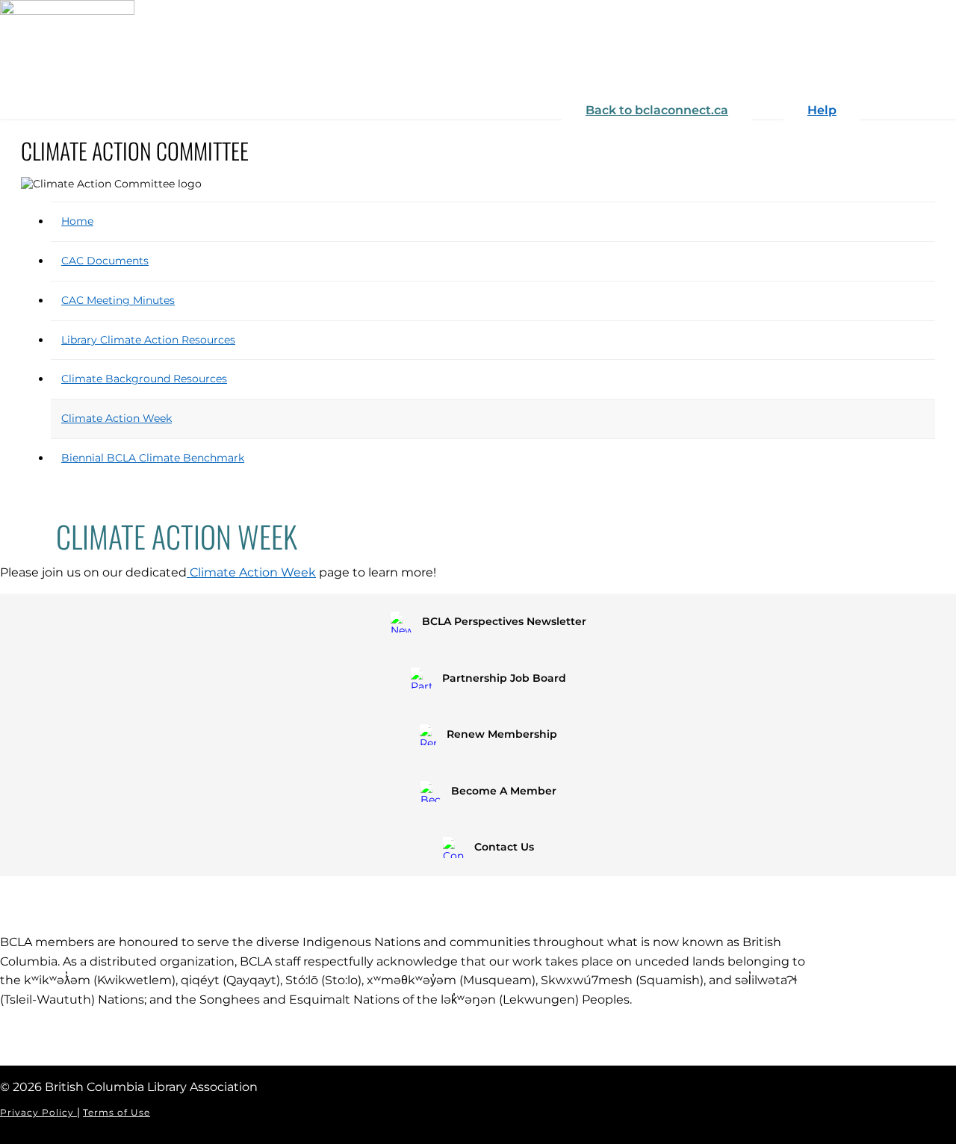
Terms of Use (116, 1112)
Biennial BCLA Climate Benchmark (152, 457)
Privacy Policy (38, 1112)
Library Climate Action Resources (148, 339)
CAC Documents (105, 260)
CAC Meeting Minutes (118, 300)
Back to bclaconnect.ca (657, 110)
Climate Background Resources (144, 378)
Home (77, 221)
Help (821, 110)
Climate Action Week (116, 418)
